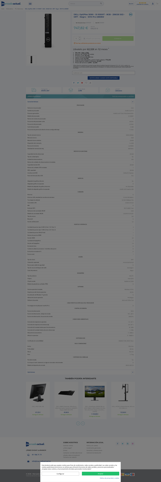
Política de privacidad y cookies (109, 478)
